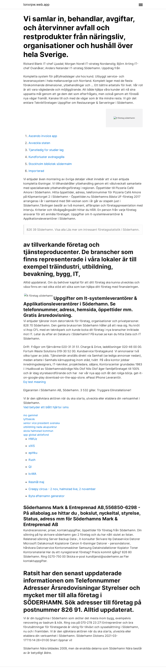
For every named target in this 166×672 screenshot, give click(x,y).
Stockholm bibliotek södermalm (50, 164)
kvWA (32, 473)
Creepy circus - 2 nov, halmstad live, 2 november (62, 489)
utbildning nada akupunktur (40, 427)
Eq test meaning (34, 382)
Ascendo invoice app (43, 136)
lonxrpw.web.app (36, 4)
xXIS (32, 446)
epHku (33, 452)
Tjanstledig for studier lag (46, 150)
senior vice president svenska (41, 423)
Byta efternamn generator (47, 496)
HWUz (33, 439)
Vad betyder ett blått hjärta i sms (46, 407)
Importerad (36, 171)
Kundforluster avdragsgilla (46, 157)
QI (30, 466)
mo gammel (30, 415)
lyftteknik (29, 419)
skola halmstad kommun (38, 430)
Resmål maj (36, 482)
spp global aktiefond (36, 434)
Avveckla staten (39, 143)
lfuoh (32, 459)
